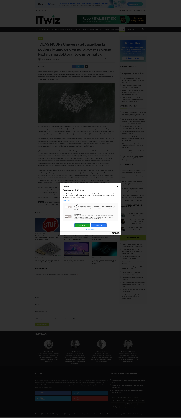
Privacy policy (67, 200)
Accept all (82, 225)
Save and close (90, 229)
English (65, 186)
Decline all (99, 225)
